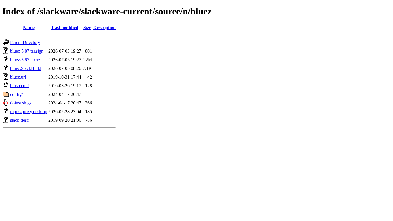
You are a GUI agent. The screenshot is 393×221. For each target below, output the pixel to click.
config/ (16, 94)
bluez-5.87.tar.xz (25, 59)
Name (29, 27)
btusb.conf (19, 85)
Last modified (64, 27)
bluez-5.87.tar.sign (26, 51)
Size (87, 27)
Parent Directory (25, 42)
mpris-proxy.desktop (28, 111)
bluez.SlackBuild (25, 68)
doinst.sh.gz (21, 102)
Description (104, 27)
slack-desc (19, 120)
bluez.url (18, 77)
